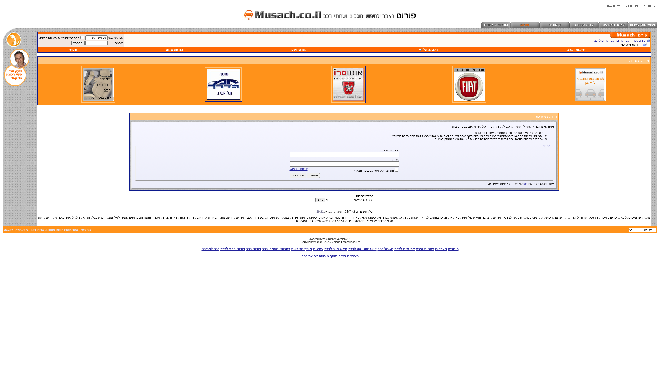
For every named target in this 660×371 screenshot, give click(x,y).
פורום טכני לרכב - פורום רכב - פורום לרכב (620, 40)
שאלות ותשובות (575, 49)
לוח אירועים (298, 49)
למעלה (8, 229)
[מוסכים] (590, 100)
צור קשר (86, 229)
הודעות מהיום (174, 49)
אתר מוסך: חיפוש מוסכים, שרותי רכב (54, 229)
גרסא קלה (21, 229)
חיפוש (73, 49)
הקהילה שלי (430, 49)
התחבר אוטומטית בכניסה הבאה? (59, 38)
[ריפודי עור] (98, 100)
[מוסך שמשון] (469, 100)
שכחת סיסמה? (299, 169)
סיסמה (119, 43)
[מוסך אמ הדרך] (223, 98)
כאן (525, 183)
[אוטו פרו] (348, 100)
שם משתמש (115, 37)
